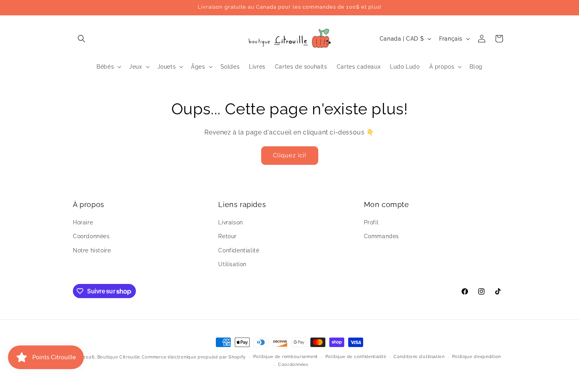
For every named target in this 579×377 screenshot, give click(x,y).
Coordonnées (91, 236)
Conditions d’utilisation (419, 356)
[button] (81, 38)
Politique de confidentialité (355, 356)
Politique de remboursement (285, 356)
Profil (371, 222)
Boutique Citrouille (118, 357)
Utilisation (232, 264)
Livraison (230, 222)
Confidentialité (238, 250)
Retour (227, 236)
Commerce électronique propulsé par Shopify (194, 357)
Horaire (83, 222)
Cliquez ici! (289, 155)
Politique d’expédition (476, 356)
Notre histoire (92, 250)
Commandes (381, 236)
